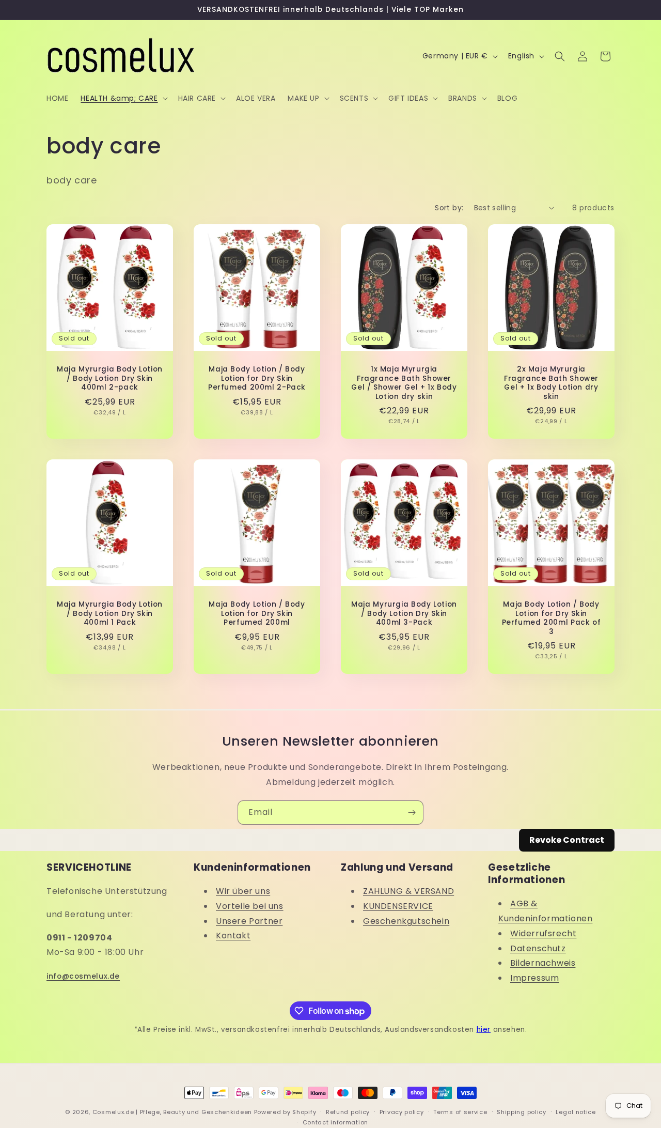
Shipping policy (521, 1112)
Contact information (335, 1122)
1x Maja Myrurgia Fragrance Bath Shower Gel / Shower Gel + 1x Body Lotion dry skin (404, 383)
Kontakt (233, 936)
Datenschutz (538, 948)
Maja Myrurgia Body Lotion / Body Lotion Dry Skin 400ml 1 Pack (110, 613)
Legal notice (575, 1112)
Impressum (534, 978)
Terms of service (460, 1112)
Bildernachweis (542, 963)
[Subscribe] (411, 812)
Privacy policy (402, 1112)
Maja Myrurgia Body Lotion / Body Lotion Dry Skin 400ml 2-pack (110, 378)
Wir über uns (243, 891)
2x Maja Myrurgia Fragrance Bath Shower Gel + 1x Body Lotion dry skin (551, 383)
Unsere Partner (249, 921)
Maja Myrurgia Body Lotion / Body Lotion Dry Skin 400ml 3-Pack (404, 613)
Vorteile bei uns (250, 906)
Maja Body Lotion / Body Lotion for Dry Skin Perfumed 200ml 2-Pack (257, 378)
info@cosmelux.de (83, 976)
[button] (122, 98)
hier (484, 1029)
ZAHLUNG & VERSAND (408, 891)
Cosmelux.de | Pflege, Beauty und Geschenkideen (172, 1112)
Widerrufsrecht (543, 933)
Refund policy (348, 1112)
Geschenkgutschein (406, 921)
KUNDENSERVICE (398, 906)
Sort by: (449, 208)
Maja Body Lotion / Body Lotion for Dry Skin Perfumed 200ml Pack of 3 (551, 618)
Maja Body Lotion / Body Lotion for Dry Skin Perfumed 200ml (257, 613)
